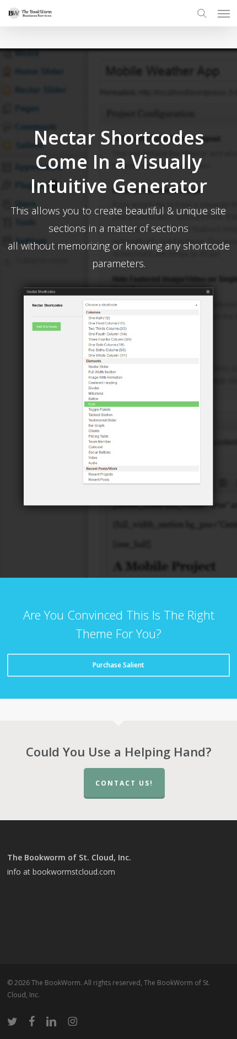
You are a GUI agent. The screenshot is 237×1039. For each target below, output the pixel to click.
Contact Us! (124, 783)
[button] (224, 13)
